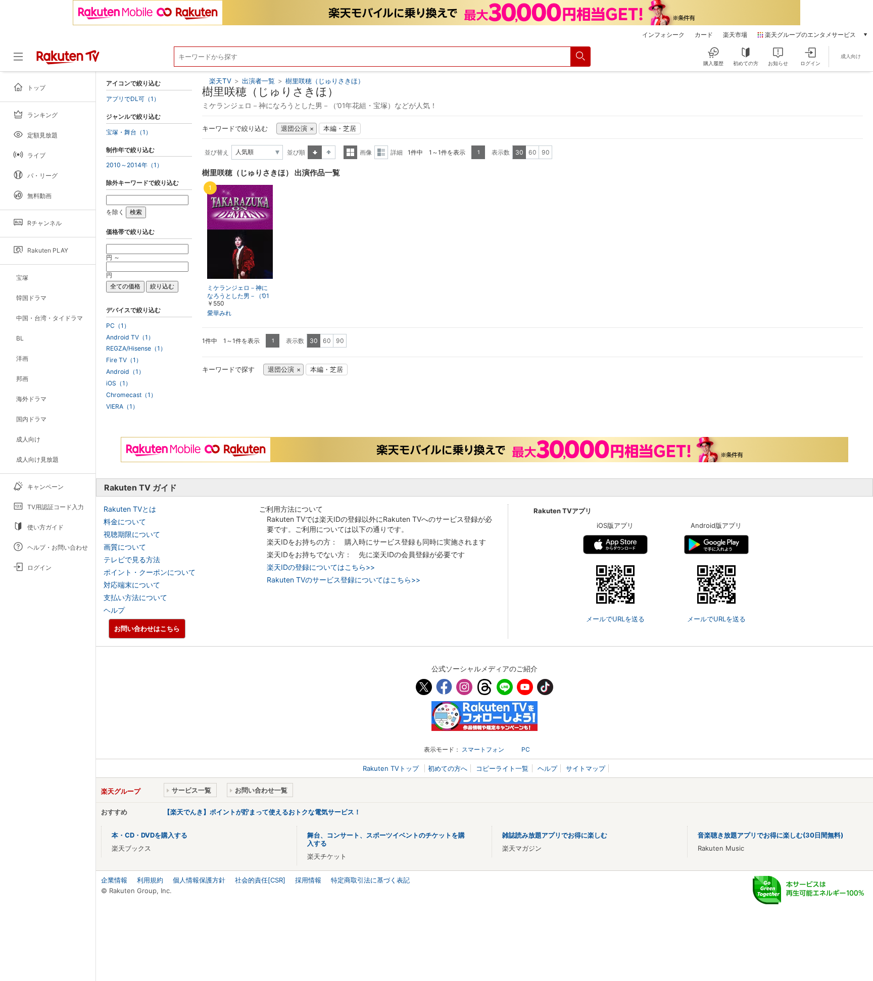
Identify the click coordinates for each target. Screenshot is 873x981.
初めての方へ (447, 768)
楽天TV (220, 81)
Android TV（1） (130, 337)
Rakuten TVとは (130, 509)
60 (532, 152)
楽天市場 (735, 34)
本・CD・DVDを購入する (149, 835)
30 (519, 152)
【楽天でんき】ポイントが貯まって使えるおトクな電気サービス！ (262, 812)
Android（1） (125, 371)
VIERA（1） (122, 406)
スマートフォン (483, 749)
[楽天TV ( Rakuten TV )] (68, 61)
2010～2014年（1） (134, 165)
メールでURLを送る (615, 619)
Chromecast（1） (131, 395)
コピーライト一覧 (502, 768)
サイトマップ (585, 768)
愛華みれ (219, 313)
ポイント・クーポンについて (150, 572)
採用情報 (308, 880)
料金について (125, 521)
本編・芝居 (339, 128)
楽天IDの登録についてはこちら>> (321, 567)
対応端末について (132, 584)
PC (525, 749)
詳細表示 (381, 152)
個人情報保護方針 (199, 880)
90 (546, 152)
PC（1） (118, 325)
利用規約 (150, 880)
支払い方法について (135, 597)
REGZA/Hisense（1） (136, 348)
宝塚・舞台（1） (129, 132)
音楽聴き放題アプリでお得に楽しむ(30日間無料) (770, 835)
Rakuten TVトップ (392, 768)
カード (704, 34)
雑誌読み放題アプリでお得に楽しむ (554, 835)
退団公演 (294, 128)
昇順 (315, 152)
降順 (328, 152)
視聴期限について (132, 534)
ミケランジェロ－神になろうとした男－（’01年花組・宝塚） (238, 296)
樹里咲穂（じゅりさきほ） (324, 81)
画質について (125, 547)
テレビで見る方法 (132, 559)
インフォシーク (663, 34)
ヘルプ (114, 610)
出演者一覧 (258, 81)
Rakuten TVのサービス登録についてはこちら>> (343, 579)
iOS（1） (118, 383)
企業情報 (114, 880)
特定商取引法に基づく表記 (370, 880)
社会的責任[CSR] (260, 880)
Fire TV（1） (124, 360)
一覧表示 (350, 152)
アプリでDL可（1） (133, 99)
